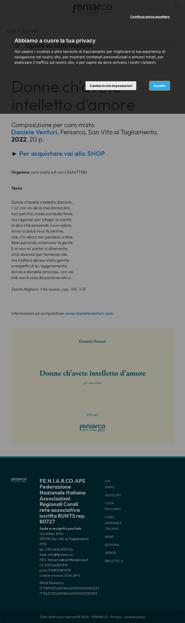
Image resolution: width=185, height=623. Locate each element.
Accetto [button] (160, 86)
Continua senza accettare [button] (150, 17)
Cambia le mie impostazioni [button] (111, 86)
